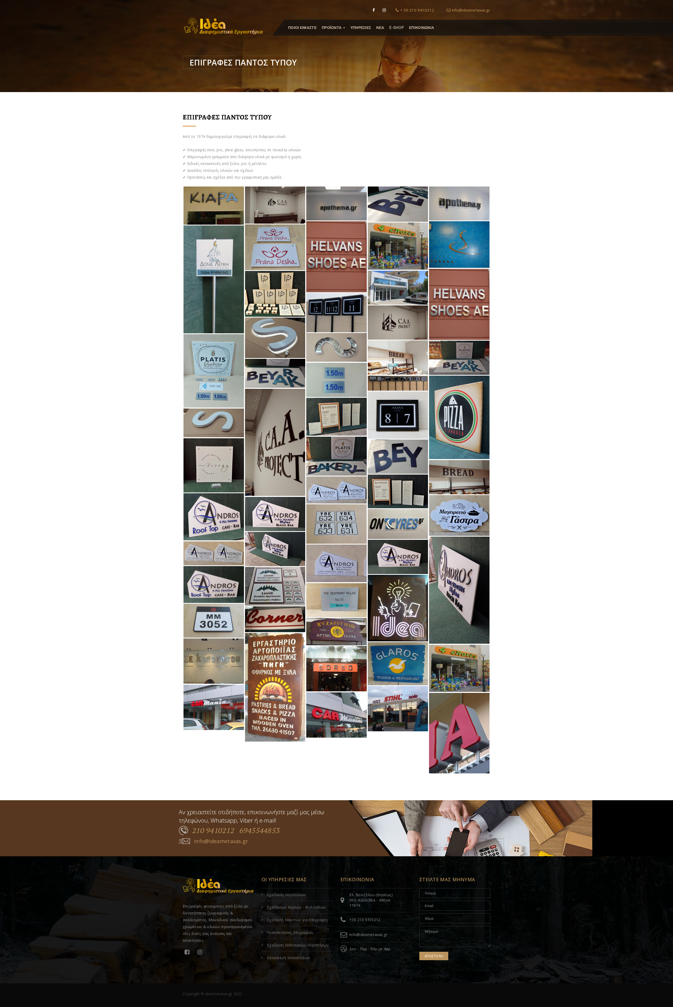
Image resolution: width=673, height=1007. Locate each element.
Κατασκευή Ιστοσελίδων (288, 957)
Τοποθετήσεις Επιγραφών (290, 932)
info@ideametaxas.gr (471, 10)
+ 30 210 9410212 (417, 10)
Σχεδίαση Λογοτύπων (286, 894)
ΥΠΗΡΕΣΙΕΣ (360, 28)
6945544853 (259, 830)
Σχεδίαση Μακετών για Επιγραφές (297, 919)
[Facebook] (374, 10)
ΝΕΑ (380, 28)
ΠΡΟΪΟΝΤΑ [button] (332, 28)
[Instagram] (384, 10)
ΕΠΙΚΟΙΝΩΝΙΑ (421, 28)
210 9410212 (213, 830)
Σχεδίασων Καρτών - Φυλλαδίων (296, 907)
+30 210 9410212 (364, 919)
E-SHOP (396, 28)
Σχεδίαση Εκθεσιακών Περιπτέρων (298, 945)
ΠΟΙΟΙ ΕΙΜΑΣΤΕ (302, 28)
